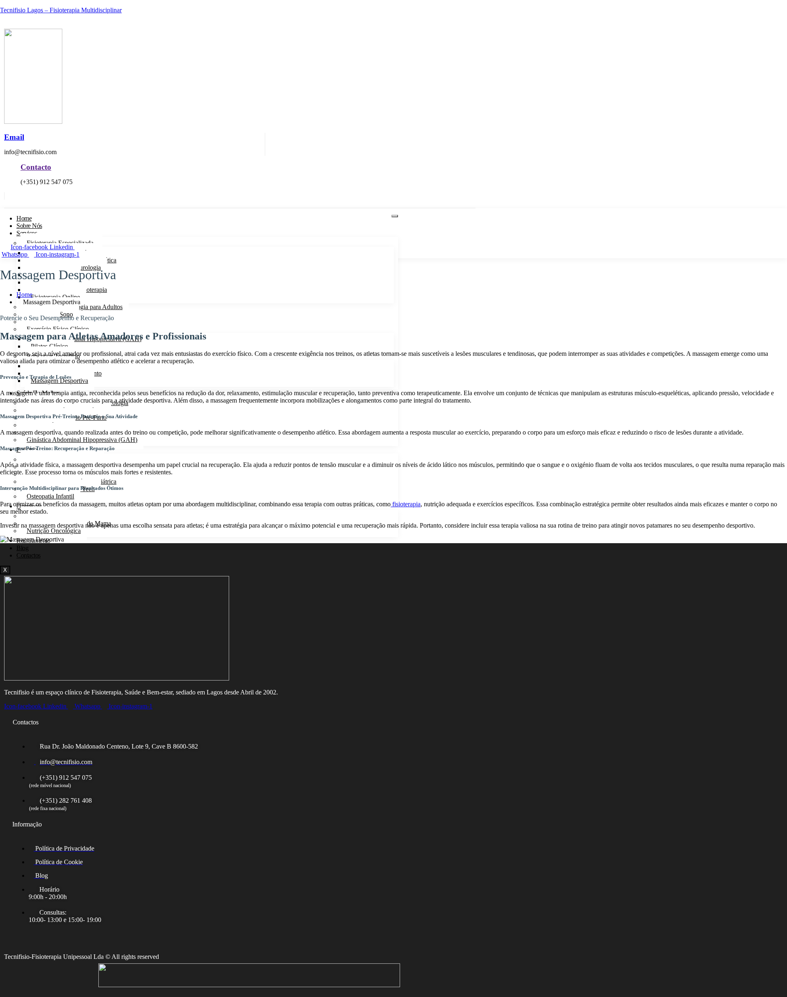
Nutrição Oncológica (54, 530)
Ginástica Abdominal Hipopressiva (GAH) (82, 439)
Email (14, 137)
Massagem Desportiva (59, 380)
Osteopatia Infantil (50, 496)
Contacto (35, 167)
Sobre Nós (29, 225)
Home (24, 218)
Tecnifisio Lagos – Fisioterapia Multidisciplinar (61, 10)
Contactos (28, 555)
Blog (22, 547)
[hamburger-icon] (394, 216)
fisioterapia (406, 504)
